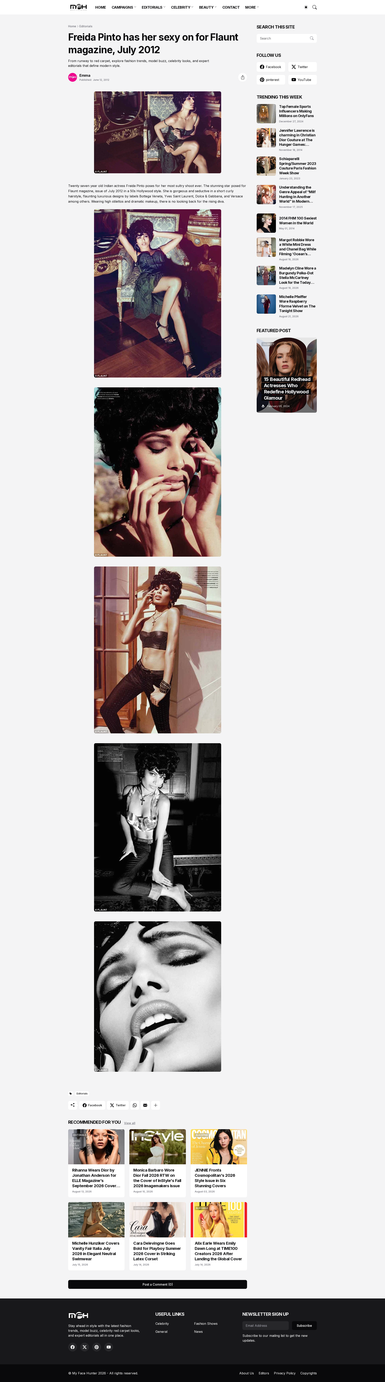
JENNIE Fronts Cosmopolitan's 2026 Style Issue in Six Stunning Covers (215, 1178)
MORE (250, 7)
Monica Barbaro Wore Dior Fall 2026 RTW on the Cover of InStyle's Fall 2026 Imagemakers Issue (157, 1178)
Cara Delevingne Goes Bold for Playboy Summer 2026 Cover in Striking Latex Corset (157, 1251)
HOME (100, 7)
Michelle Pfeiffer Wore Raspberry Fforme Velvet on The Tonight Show (297, 304)
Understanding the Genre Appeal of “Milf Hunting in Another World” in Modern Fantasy (297, 194)
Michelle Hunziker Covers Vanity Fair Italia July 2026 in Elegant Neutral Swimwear (95, 1251)
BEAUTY (206, 7)
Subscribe (304, 1326)
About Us (246, 1373)
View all (129, 1123)
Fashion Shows (206, 1324)
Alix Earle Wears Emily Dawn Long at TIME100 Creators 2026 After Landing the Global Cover (218, 1251)
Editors (264, 1373)
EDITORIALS (152, 7)
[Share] (242, 77)
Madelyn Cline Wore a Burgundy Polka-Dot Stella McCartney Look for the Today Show (297, 275)
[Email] (145, 1105)
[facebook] (72, 1347)
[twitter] (84, 1347)
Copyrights (308, 1373)
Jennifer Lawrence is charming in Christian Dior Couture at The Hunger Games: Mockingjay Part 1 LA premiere (297, 137)
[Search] (313, 7)
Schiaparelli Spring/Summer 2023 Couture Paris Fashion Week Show (297, 166)
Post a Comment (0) (158, 1284)
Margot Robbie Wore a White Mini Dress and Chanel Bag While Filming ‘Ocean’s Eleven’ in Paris (297, 247)
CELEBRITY (180, 7)
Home (72, 26)
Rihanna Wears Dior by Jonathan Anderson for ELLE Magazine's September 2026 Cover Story (94, 1178)
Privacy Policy (285, 1373)
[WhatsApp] (134, 1105)
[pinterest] (96, 1347)
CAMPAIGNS (122, 7)
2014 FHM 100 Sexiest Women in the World (298, 220)
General (161, 1332)
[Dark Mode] (304, 7)
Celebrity (162, 1324)
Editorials (85, 26)
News (198, 1332)
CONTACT (231, 7)
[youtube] (108, 1347)
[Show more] (155, 1105)
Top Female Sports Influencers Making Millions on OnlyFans (296, 111)
